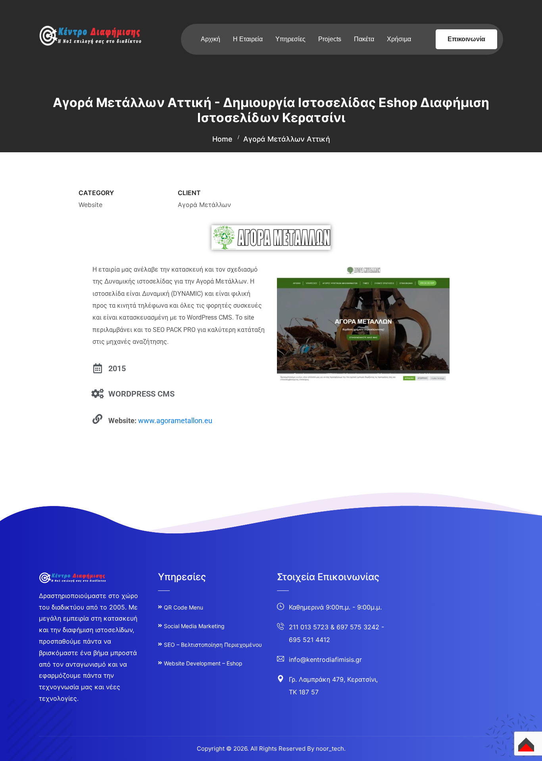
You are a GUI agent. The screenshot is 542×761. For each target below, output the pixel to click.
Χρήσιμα (399, 39)
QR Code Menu (183, 607)
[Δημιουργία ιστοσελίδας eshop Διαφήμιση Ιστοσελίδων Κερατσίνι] (90, 35)
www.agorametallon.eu (175, 420)
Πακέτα (364, 39)
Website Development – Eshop (203, 663)
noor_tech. (331, 748)
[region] (103, 692)
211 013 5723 (309, 627)
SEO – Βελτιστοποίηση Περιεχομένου (213, 644)
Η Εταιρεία (248, 39)
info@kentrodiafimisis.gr (325, 659)
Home (222, 139)
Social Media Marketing (194, 626)
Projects (329, 39)
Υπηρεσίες (290, 39)
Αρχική (210, 39)
